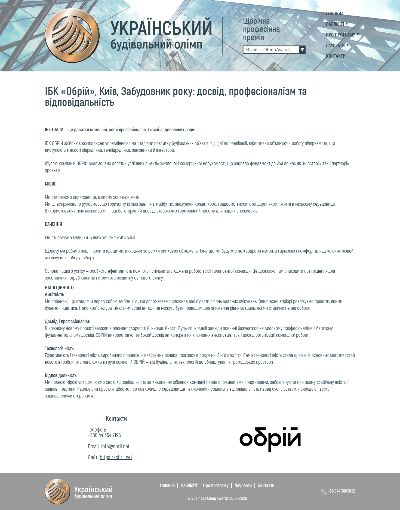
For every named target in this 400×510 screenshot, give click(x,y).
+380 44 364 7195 (104, 435)
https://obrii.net (116, 457)
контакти (336, 56)
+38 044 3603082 (341, 490)
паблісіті (335, 24)
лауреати (335, 45)
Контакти (266, 485)
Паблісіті (189, 485)
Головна (335, 13)
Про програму (216, 485)
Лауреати (243, 485)
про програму (340, 35)
